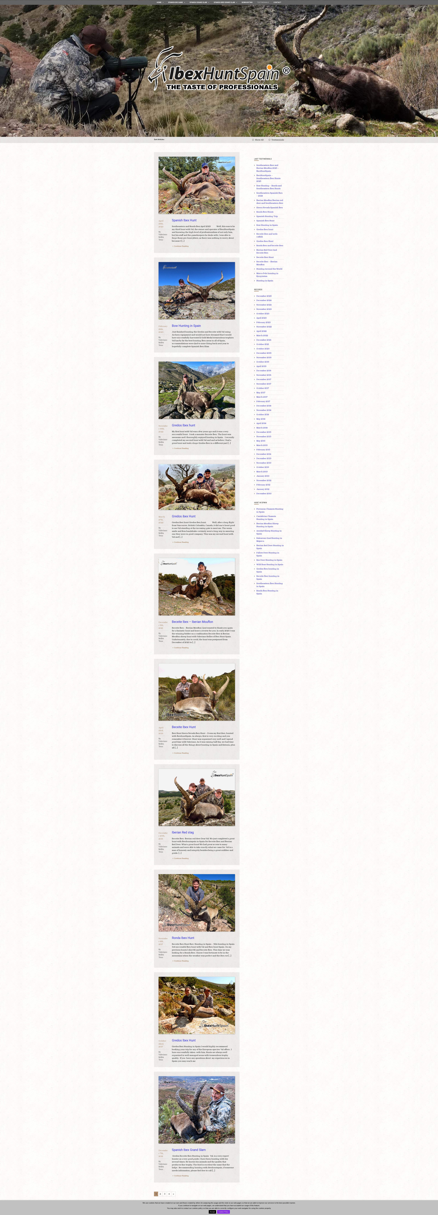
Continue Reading (181, 246)
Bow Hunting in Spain (186, 326)
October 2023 (262, 314)
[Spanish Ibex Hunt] (197, 185)
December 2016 (263, 406)
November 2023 (264, 309)
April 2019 (261, 366)
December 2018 (263, 371)
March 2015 (262, 445)
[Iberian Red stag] (197, 797)
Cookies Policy (223, 1212)
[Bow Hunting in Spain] (197, 290)
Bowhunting (247, 2)
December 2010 (263, 493)
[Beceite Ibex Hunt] (197, 692)
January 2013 (262, 476)
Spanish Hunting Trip (267, 216)
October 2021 (262, 344)
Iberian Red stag (183, 832)
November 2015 (263, 436)
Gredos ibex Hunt (184, 516)
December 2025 (264, 296)
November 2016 (263, 410)
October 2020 (263, 349)
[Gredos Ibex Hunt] (197, 1005)
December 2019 (263, 353)
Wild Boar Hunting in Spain (269, 564)
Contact (277, 2)
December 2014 (263, 454)
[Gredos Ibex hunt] (197, 390)
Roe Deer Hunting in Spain (269, 560)
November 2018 (263, 375)
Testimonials (263, 2)
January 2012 (262, 489)
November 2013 (263, 463)
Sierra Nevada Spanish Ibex (269, 208)
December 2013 (263, 458)
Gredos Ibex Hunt (184, 1040)
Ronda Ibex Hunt (183, 938)
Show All (259, 140)
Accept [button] (212, 1212)
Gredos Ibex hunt (183, 425)
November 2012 (263, 480)
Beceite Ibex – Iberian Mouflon (192, 622)
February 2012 (263, 485)
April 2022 (261, 331)
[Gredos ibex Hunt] (197, 487)
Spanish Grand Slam (198, 2)
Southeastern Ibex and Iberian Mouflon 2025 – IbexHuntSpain (267, 168)
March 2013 (262, 472)
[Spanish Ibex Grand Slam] (197, 1110)
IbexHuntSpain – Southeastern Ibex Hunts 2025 (268, 178)
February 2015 (263, 450)
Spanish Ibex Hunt (184, 220)
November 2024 (263, 305)
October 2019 (262, 362)
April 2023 (261, 318)
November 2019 (263, 357)
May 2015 (260, 441)
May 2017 (260, 393)
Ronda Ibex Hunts (264, 212)
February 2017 (263, 401)
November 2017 (263, 384)
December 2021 (263, 340)
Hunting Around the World (269, 269)
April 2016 (261, 423)
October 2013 (262, 467)
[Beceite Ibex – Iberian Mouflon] (197, 586)
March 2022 (262, 335)
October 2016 (262, 414)
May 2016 (260, 419)
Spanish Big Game (175, 2)
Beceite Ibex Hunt (184, 727)
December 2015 (263, 432)
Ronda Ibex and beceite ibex (269, 245)
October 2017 (262, 388)
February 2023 (263, 322)
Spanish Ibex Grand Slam (224, 2)
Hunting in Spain (264, 281)
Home (159, 2)
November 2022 (264, 327)
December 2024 (263, 300)
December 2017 (263, 379)
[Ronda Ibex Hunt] (197, 903)
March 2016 (262, 428)
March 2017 (262, 397)
